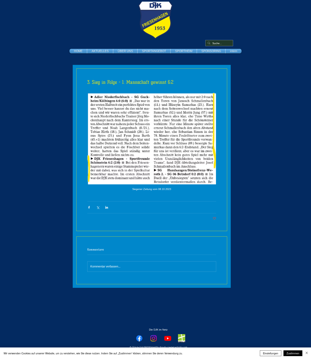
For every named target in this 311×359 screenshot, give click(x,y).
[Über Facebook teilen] (89, 207)
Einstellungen (270, 353)
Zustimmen (293, 353)
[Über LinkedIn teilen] (106, 207)
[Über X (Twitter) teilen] (98, 207)
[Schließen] (307, 353)
